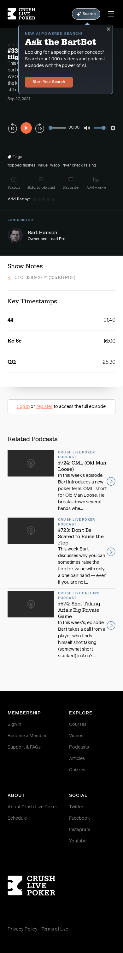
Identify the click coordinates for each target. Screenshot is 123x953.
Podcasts (79, 747)
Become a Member (27, 736)
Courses (77, 724)
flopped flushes (21, 165)
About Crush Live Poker (32, 807)
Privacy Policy (23, 929)
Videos (76, 736)
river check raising (79, 165)
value (43, 165)
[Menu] (111, 14)
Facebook (79, 818)
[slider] (57, 128)
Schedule (17, 818)
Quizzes (77, 770)
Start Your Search (48, 82)
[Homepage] (21, 14)
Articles (77, 758)
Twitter (76, 807)
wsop (55, 165)
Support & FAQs (24, 747)
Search (89, 14)
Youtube (77, 841)
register (44, 406)
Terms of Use (54, 929)
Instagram (79, 830)
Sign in (14, 724)
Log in (23, 406)
